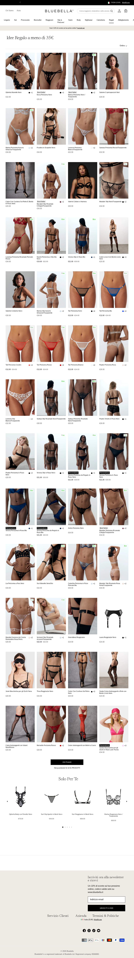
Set (15, 20)
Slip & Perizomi (60, 21)
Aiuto (19, 11)
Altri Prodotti (67, 762)
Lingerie (7, 20)
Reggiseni (49, 20)
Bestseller (37, 20)
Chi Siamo (10, 11)
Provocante (25, 20)
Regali (111, 20)
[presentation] (7, 802)
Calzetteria (101, 20)
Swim (70, 20)
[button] (114, 2)
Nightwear (88, 20)
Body (79, 20)
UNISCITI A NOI (106, 908)
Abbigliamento (123, 20)
